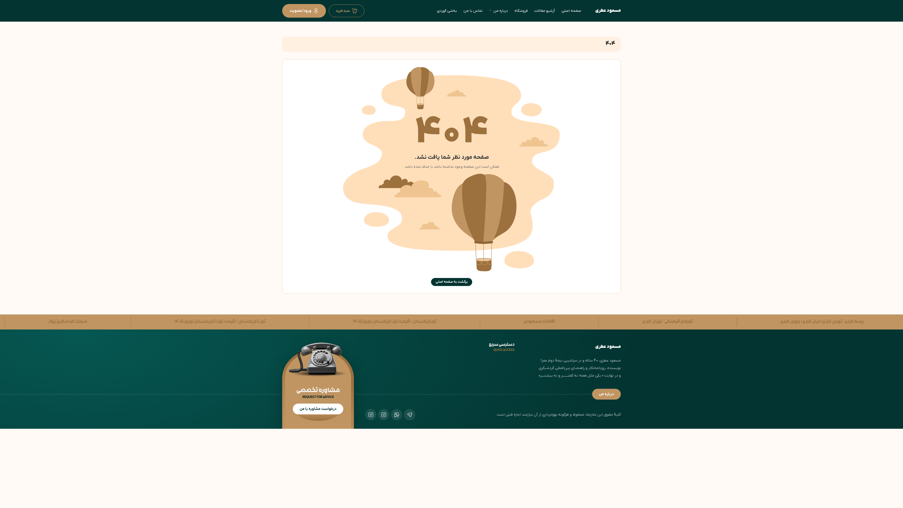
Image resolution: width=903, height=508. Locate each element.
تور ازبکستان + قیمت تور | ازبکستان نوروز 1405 (364, 322)
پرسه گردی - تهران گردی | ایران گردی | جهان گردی (792, 322)
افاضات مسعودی (509, 322)
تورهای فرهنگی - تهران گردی (637, 322)
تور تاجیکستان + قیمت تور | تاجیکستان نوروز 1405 (189, 322)
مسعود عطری (608, 10)
